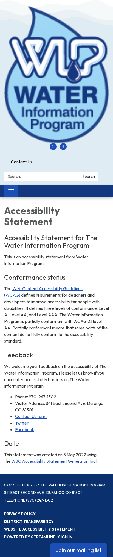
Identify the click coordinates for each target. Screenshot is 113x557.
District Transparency (29, 521)
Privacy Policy (20, 513)
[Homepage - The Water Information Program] (56, 74)
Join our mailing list (79, 550)
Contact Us (21, 161)
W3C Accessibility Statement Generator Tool (54, 461)
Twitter (22, 423)
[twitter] (53, 148)
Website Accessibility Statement (39, 529)
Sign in (65, 536)
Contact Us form (31, 416)
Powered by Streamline (29, 536)
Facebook (24, 429)
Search (89, 176)
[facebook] (63, 148)
